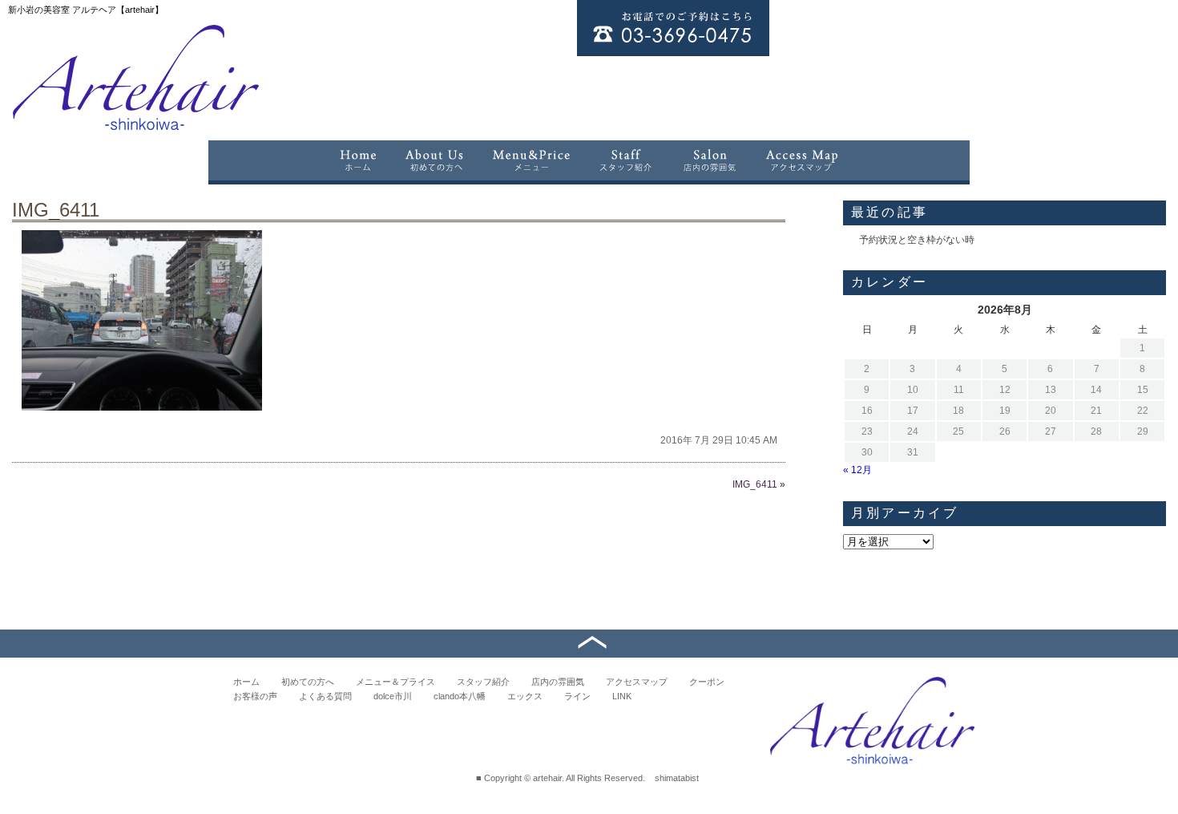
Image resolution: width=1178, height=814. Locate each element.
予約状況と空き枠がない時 (916, 239)
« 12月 (857, 470)
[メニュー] (531, 160)
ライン (577, 696)
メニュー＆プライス (395, 681)
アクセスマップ (637, 681)
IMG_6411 (55, 210)
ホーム (246, 681)
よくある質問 (325, 696)
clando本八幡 (460, 696)
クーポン (706, 681)
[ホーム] (357, 160)
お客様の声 (255, 696)
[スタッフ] (626, 160)
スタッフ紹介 (483, 681)
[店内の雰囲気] (709, 160)
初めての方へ (307, 681)
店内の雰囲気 (557, 681)
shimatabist (677, 778)
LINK (621, 696)
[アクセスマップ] (802, 160)
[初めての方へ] (434, 160)
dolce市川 (392, 696)
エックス (525, 696)
